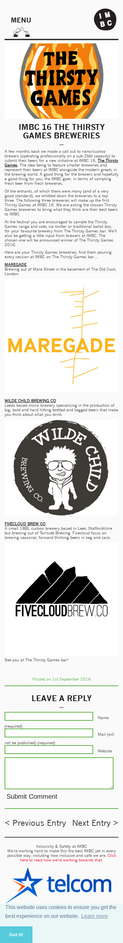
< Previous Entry (35, 822)
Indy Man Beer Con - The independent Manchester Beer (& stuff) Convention (105, 20)
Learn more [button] (94, 916)
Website (105, 750)
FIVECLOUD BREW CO (25, 523)
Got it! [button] (16, 934)
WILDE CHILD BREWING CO (30, 400)
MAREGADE (16, 264)
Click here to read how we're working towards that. (68, 857)
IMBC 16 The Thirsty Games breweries (62, 131)
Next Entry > (95, 822)
